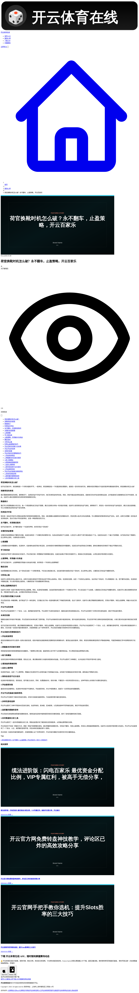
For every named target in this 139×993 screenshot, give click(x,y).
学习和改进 (8, 435)
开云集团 (55, 990)
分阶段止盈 (8, 442)
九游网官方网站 (24, 990)
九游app (16, 990)
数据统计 (8, 424)
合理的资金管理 (10, 430)
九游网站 (11, 990)
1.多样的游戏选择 (10, 473)
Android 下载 (12, 974)
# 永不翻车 (15, 740)
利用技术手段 (9, 426)
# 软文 (37, 740)
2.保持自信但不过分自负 (13, 467)
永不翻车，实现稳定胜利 (13, 428)
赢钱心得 (8, 38)
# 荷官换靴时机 (6, 740)
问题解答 (8, 43)
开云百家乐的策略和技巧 (13, 453)
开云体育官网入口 (35, 990)
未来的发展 (8, 451)
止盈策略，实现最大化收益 (14, 437)
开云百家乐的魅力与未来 (13, 446)
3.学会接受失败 (10, 469)
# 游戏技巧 (43, 740)
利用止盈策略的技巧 (11, 444)
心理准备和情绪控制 (11, 462)
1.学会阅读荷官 (10, 455)
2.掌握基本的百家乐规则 (13, 458)
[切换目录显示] (1, 415)
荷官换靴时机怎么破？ (12, 419)
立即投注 (4, 47)
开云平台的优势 (10, 448)
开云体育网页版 (47, 990)
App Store (4, 974)
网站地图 (28, 979)
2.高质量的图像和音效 (12, 476)
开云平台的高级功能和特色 (14, 471)
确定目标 (8, 439)
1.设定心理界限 (10, 464)
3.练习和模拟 (9, 460)
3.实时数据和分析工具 (12, 478)
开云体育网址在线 (64, 990)
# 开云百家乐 (30, 740)
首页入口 (8, 36)
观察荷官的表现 (10, 421)
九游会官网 (74, 990)
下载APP (7, 40)
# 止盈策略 (22, 740)
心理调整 (8, 433)
